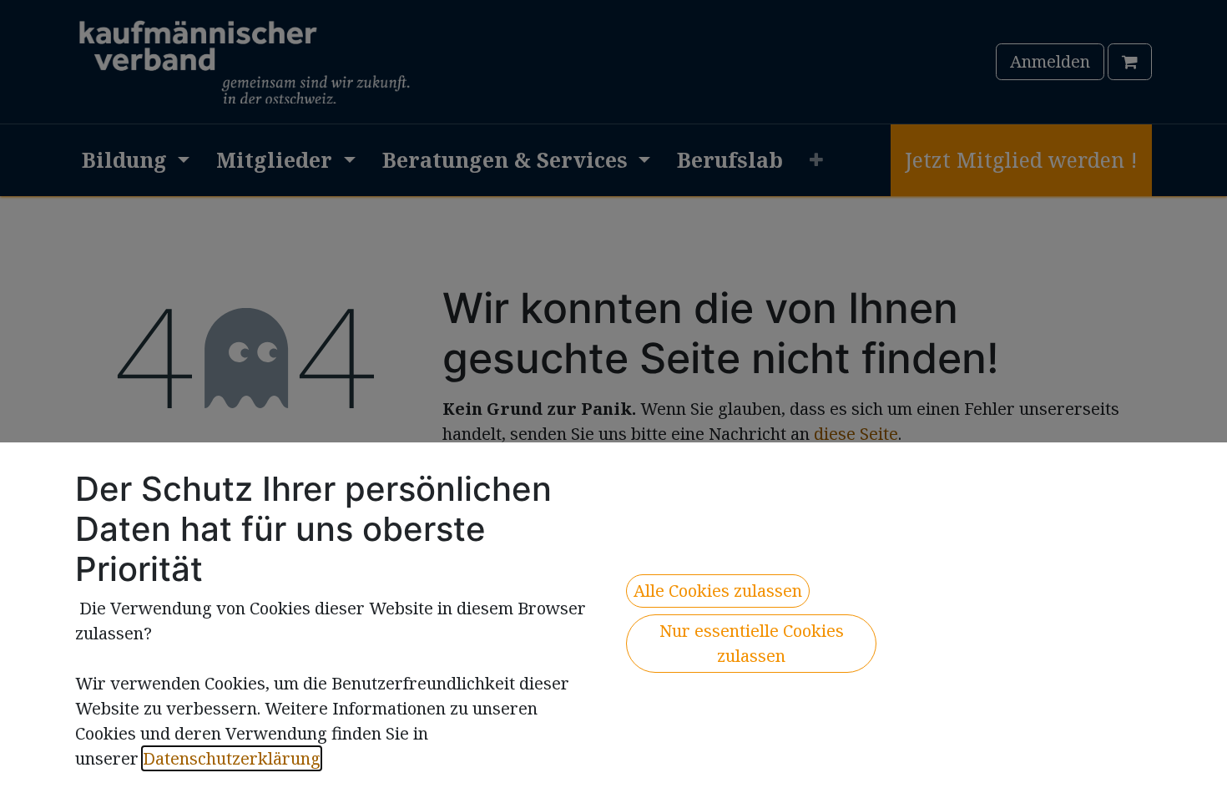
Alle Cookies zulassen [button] (718, 590)
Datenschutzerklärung (232, 758)
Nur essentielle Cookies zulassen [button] (751, 643)
